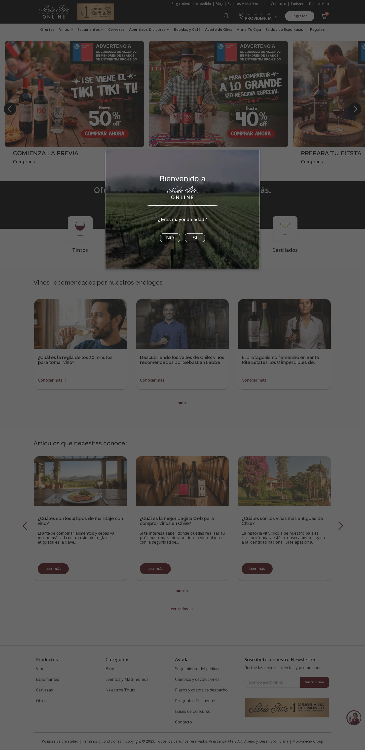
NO (170, 238)
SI (194, 238)
